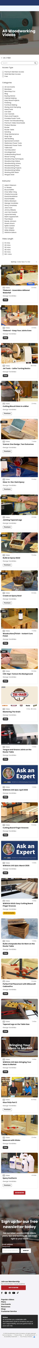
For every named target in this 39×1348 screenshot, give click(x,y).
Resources (5, 1307)
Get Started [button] (13, 1287)
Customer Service (9, 1311)
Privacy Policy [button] (18, 1335)
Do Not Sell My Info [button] (30, 1335)
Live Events (6, 1304)
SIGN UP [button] (26, 1250)
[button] (35, 63)
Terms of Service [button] (7, 1335)
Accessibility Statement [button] (10, 1337)
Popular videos (7, 1299)
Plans (3, 1302)
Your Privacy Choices (26, 1337)
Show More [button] (19, 1193)
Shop (3, 1309)
